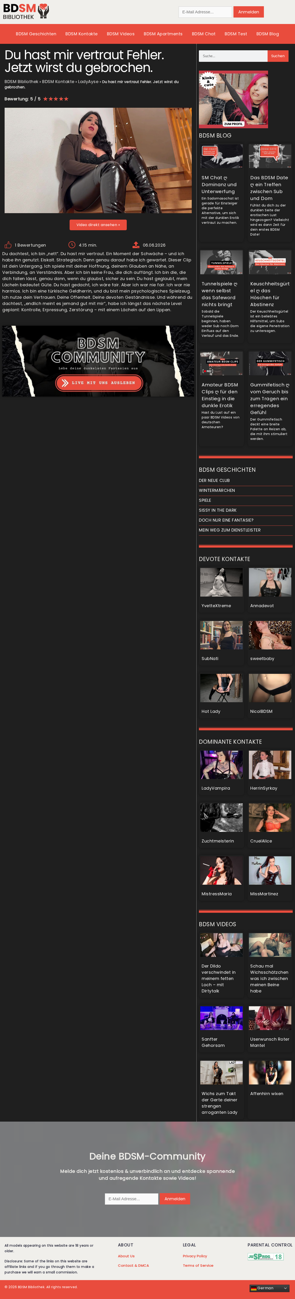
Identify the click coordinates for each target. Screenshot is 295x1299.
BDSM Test (236, 34)
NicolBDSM (261, 711)
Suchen (278, 56)
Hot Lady (211, 711)
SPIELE (205, 500)
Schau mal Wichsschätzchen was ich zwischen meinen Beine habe (269, 978)
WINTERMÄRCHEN (217, 490)
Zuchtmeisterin (218, 841)
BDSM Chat (204, 34)
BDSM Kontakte (81, 34)
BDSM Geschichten (36, 34)
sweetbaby (262, 658)
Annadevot (262, 606)
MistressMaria (217, 894)
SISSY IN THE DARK (218, 510)
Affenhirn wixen (266, 1093)
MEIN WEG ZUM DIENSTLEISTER (230, 530)
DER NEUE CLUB (214, 480)
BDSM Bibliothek (21, 81)
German (265, 1288)
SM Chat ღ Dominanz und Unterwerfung (219, 184)
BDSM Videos (121, 34)
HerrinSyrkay (263, 788)
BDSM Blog (268, 34)
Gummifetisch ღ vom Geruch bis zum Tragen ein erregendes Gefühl (269, 399)
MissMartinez (264, 894)
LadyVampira (216, 788)
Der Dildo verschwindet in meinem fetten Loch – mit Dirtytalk (219, 978)
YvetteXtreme (216, 606)
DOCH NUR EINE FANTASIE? (226, 520)
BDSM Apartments (163, 34)
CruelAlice (261, 841)
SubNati (210, 658)
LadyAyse (88, 81)
